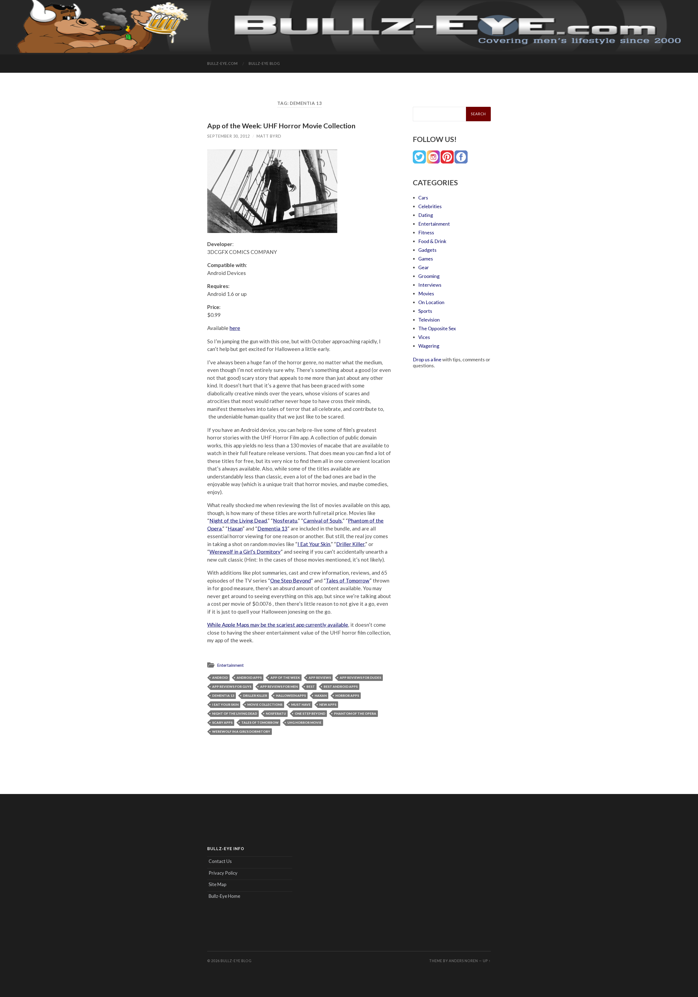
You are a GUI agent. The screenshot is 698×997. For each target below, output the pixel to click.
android (220, 677)
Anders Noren (463, 961)
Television (429, 320)
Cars (423, 198)
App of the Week (285, 677)
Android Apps (249, 677)
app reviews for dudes (360, 677)
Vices (424, 337)
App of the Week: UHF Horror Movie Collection (281, 126)
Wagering (428, 346)
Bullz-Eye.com (222, 63)
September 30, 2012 (228, 136)
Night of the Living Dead (238, 520)
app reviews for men (279, 686)
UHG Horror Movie (304, 722)
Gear (423, 267)
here (235, 328)
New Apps (327, 704)
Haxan (235, 528)
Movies (426, 293)
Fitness (426, 232)
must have (301, 704)
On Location (431, 302)
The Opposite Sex (437, 328)
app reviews (320, 677)
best (310, 686)
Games (425, 259)
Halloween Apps (291, 695)
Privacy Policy (223, 873)
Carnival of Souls (322, 520)
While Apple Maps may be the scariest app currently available (277, 625)
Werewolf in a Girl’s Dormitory (245, 551)
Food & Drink (432, 241)
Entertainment (230, 665)
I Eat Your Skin (313, 544)
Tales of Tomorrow (347, 580)
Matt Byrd (269, 136)
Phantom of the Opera (355, 713)
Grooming (429, 276)
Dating (425, 215)
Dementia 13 (272, 528)
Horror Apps (347, 695)
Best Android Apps (341, 686)
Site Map (217, 884)
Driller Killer (350, 544)
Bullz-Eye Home (224, 896)
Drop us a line (427, 359)
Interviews (429, 285)
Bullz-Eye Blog (264, 63)
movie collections (264, 704)
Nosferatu (285, 520)
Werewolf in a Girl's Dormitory (241, 731)
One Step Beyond (290, 580)
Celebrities (430, 206)
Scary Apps (222, 722)
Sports (425, 311)
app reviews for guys (231, 686)
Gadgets (427, 250)
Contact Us (220, 861)
